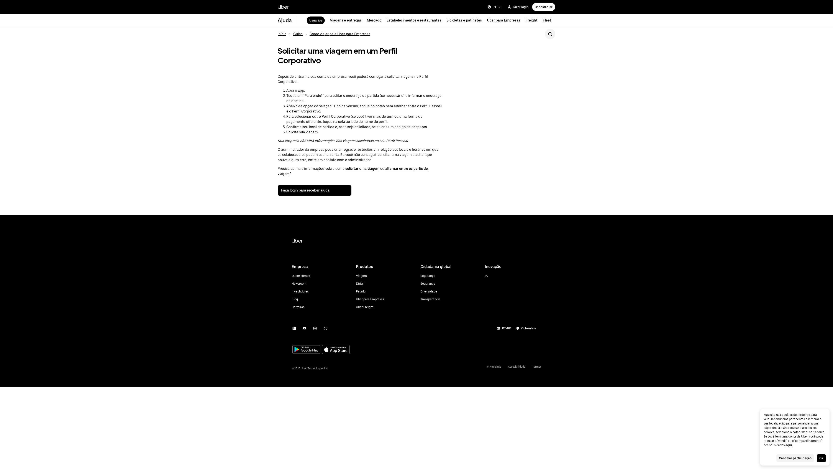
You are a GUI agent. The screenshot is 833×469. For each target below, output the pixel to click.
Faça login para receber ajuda (305, 190)
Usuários (315, 20)
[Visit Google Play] (306, 349)
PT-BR (497, 7)
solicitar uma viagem (362, 169)
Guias (298, 34)
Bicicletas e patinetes (464, 20)
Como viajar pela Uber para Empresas (340, 34)
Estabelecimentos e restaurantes (414, 20)
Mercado (374, 20)
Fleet (547, 20)
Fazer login (521, 7)
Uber (283, 7)
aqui (788, 445)
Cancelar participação (795, 458)
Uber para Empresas (503, 20)
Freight (531, 20)
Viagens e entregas (346, 20)
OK (821, 458)
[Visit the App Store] (336, 350)
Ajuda (285, 20)
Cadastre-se (544, 7)
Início (282, 34)
